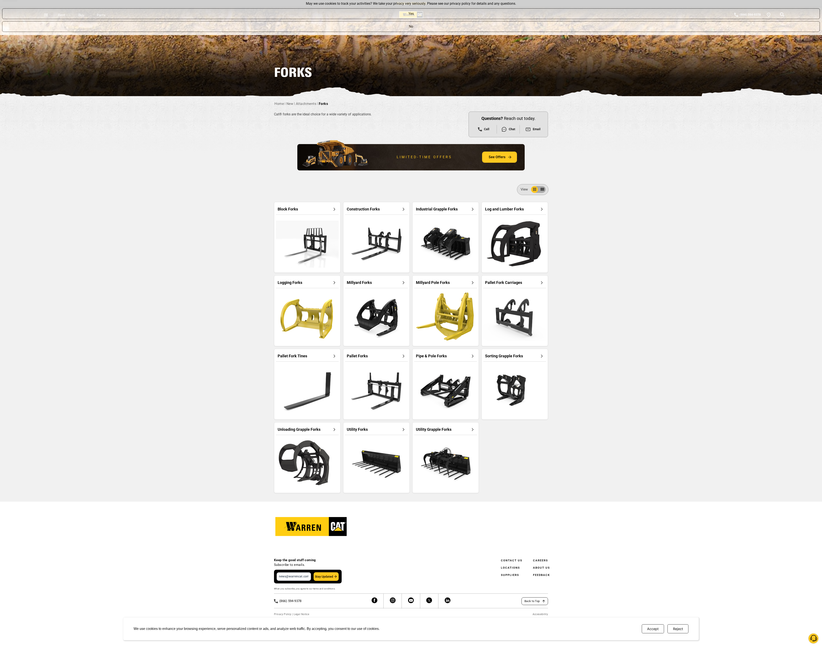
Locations (510, 567)
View (524, 189)
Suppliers (510, 575)
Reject (678, 629)
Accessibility (540, 614)
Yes (411, 14)
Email (537, 129)
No (411, 26)
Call (486, 129)
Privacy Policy (283, 614)
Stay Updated (324, 576)
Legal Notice (301, 614)
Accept (653, 629)
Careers (540, 560)
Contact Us (511, 560)
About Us (541, 567)
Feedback (541, 575)
